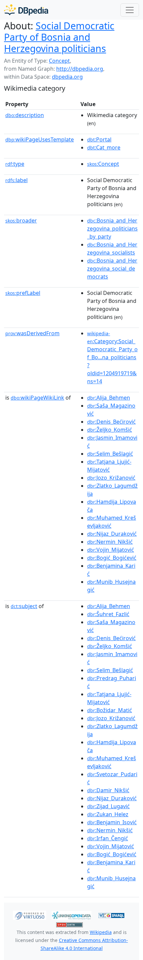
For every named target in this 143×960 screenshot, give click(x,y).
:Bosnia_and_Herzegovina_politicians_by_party (112, 228)
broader (21, 220)
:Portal (99, 139)
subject (24, 606)
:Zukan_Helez (107, 814)
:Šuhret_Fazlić (108, 614)
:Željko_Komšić (109, 429)
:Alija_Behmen (108, 397)
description (24, 115)
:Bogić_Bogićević (111, 557)
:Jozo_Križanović (111, 477)
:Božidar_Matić (109, 710)
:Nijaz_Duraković (112, 533)
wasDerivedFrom (32, 333)
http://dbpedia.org (79, 68)
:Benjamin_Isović (112, 822)
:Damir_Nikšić (108, 790)
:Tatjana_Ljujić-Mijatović (109, 465)
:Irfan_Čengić (107, 838)
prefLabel (22, 293)
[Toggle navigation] (129, 10)
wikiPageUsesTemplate (39, 139)
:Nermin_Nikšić (110, 541)
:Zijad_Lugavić (108, 806)
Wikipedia (101, 932)
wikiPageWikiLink (37, 397)
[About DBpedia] (26, 10)
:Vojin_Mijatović (110, 549)
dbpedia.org (67, 76)
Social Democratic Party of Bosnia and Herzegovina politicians (59, 37)
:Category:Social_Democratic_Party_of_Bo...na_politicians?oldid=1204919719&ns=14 (112, 357)
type (14, 163)
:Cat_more (103, 147)
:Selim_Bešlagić (110, 453)
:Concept (103, 163)
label (16, 180)
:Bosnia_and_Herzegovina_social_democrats (112, 268)
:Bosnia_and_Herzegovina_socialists (112, 248)
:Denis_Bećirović (111, 421)
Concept (59, 60)
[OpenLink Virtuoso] (29, 915)
